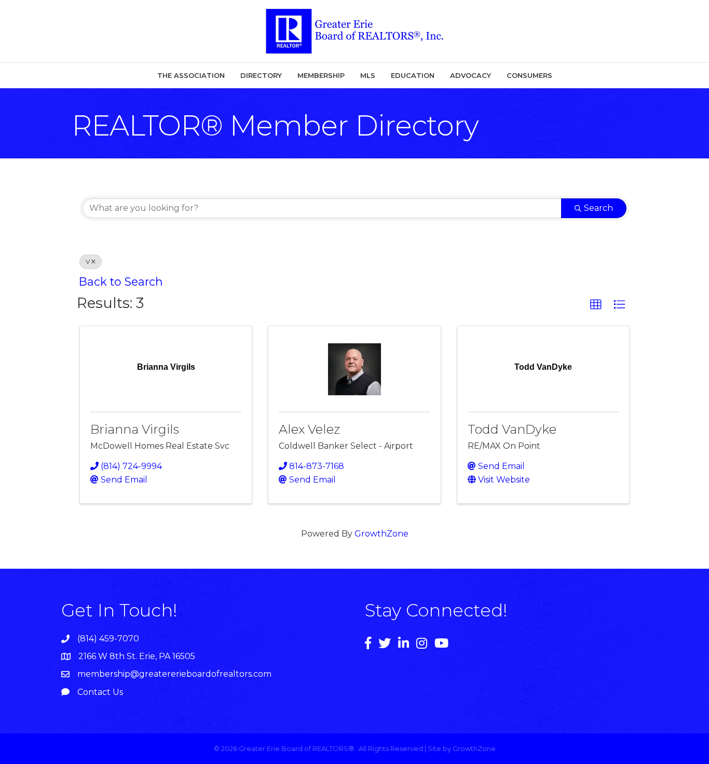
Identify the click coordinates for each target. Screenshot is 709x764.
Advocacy (470, 75)
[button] (595, 304)
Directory (261, 75)
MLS (367, 75)
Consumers (529, 75)
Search (598, 208)
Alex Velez (309, 429)
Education (412, 75)
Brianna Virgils (134, 429)
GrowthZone (381, 534)
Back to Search (121, 281)
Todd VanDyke (512, 429)
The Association (191, 75)
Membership (321, 75)
